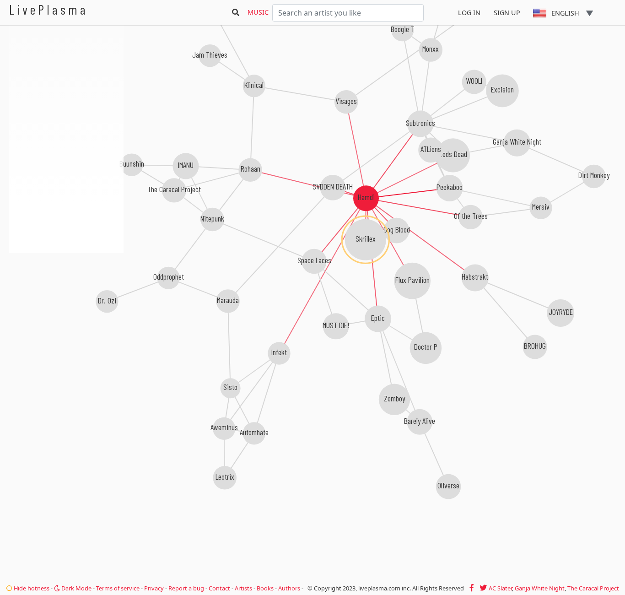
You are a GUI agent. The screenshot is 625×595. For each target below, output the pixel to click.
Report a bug (186, 588)
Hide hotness (30, 588)
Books (265, 588)
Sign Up (507, 12)
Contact (219, 588)
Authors (289, 588)
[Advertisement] (66, 302)
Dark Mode (76, 588)
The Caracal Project (593, 588)
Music (258, 12)
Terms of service (118, 588)
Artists (243, 588)
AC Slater (500, 588)
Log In (469, 12)
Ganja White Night (540, 588)
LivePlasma (48, 9)
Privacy (154, 588)
